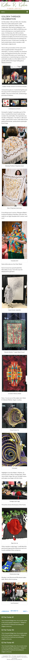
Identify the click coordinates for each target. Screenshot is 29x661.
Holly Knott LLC (18, 659)
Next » (25, 611)
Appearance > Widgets (19, 622)
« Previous (5, 611)
